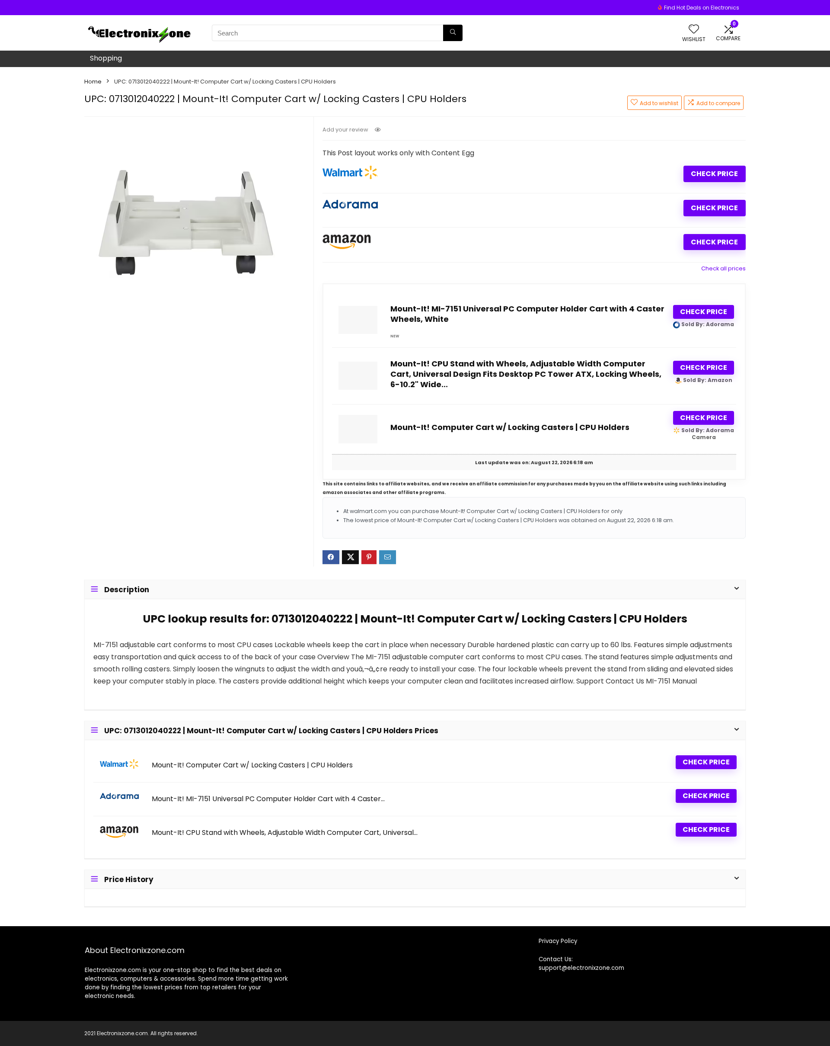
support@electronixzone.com (581, 968)
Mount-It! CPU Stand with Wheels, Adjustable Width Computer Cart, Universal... (285, 832)
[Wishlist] (694, 29)
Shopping (106, 58)
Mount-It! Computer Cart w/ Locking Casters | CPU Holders (509, 427)
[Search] (453, 33)
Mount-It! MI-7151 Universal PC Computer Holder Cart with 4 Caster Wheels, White (527, 313)
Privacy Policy (558, 941)
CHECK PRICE (714, 174)
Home (93, 81)
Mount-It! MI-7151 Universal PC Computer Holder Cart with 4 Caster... (268, 799)
